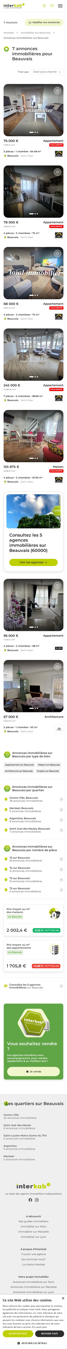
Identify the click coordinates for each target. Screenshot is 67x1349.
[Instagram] (37, 1199)
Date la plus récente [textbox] (45, 71)
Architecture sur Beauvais (19, 771)
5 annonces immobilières (19, 1158)
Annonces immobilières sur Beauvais (26, 38)
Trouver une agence (33, 1254)
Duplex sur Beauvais (48, 771)
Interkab (9, 32)
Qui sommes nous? (33, 1259)
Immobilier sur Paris (33, 1226)
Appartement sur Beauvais (19, 764)
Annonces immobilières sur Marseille (34, 1287)
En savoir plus (39, 1326)
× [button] (63, 1298)
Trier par (23, 71)
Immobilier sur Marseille (33, 1231)
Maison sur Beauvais (49, 764)
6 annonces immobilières (19, 1127)
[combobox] (47, 72)
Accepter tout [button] (18, 1333)
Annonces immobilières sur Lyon (33, 1292)
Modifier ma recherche (46, 22)
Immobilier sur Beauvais (35, 32)
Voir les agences (31, 562)
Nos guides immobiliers (33, 1221)
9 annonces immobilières (19, 1147)
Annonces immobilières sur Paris (33, 1282)
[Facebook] (30, 1199)
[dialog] (33, 1322)
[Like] (57, 90)
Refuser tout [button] (49, 1333)
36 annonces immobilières (20, 1116)
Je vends (35, 1071)
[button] (33, 1343)
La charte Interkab (33, 1264)
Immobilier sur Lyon (33, 1236)
